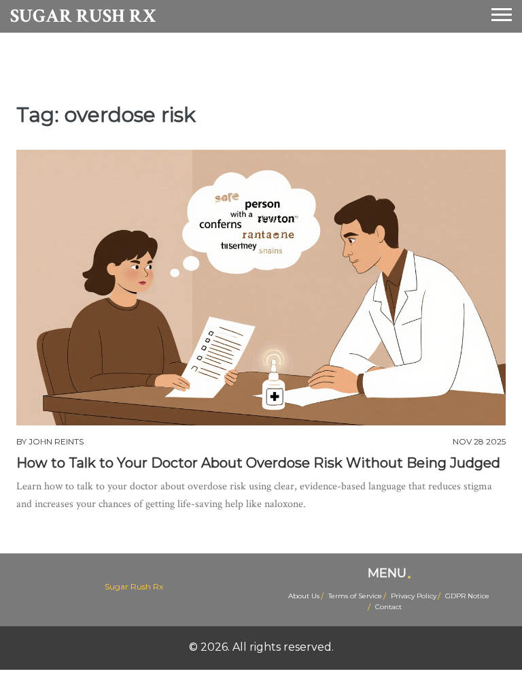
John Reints (56, 441)
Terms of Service (355, 595)
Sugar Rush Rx (83, 16)
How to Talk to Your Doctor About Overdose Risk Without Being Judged (258, 463)
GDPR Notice (467, 595)
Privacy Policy (413, 595)
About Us (303, 595)
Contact (388, 606)
